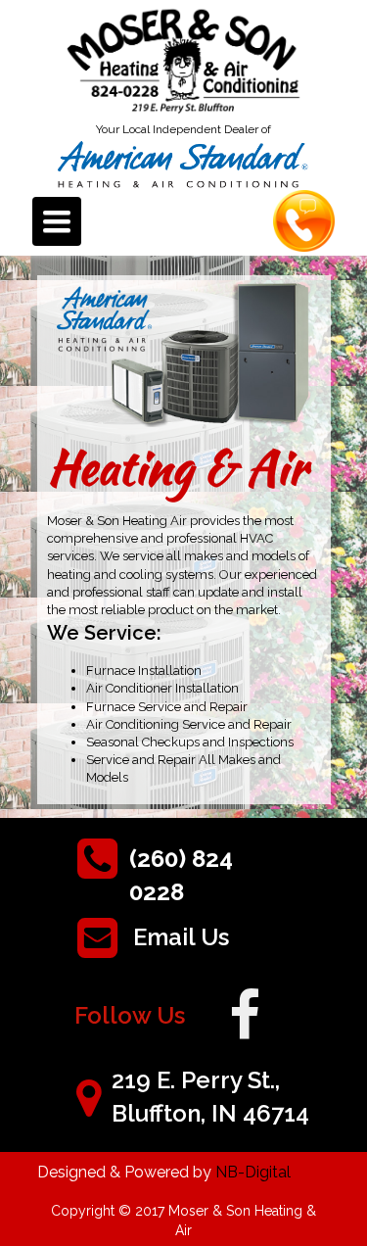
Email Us (181, 937)
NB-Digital (253, 1172)
